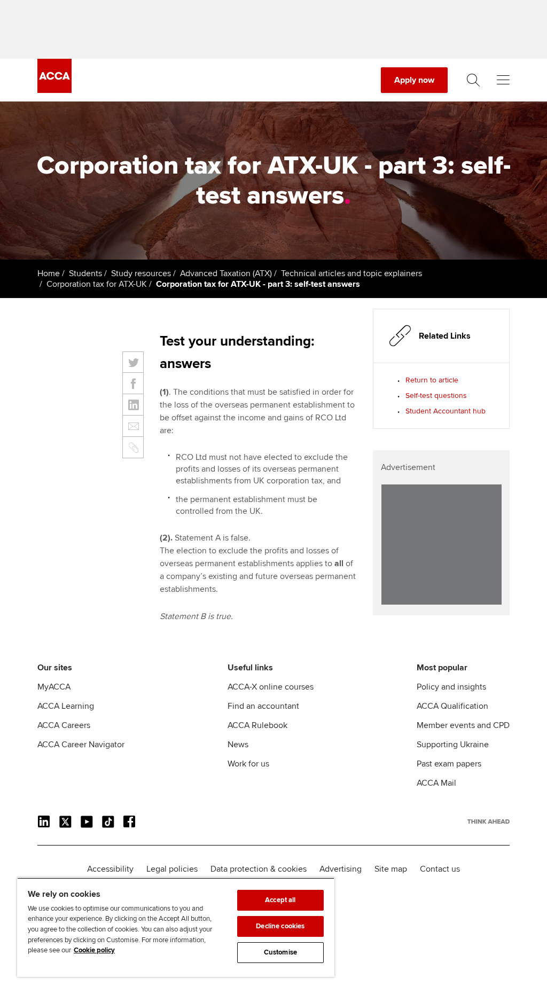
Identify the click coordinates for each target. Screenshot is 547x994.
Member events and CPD (463, 725)
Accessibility (110, 869)
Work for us (248, 763)
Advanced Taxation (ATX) (226, 273)
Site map (390, 869)
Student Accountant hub (445, 411)
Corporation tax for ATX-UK (96, 284)
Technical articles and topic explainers (351, 273)
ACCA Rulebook (257, 725)
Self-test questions (436, 395)
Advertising (340, 869)
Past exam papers (449, 763)
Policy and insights (451, 687)
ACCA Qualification (452, 706)
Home (48, 273)
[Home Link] (488, 821)
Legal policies (172, 869)
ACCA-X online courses (271, 687)
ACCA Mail (436, 783)
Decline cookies (280, 926)
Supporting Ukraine (453, 744)
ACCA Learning (65, 706)
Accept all (280, 900)
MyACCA (54, 687)
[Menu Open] (503, 80)
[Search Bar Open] (473, 80)
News (238, 744)
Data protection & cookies (258, 869)
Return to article (431, 380)
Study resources (141, 273)
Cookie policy (94, 950)
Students (85, 273)
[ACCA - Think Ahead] (54, 90)
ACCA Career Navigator (80, 744)
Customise (280, 952)
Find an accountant (263, 706)
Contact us (440, 869)
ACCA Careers (63, 725)
